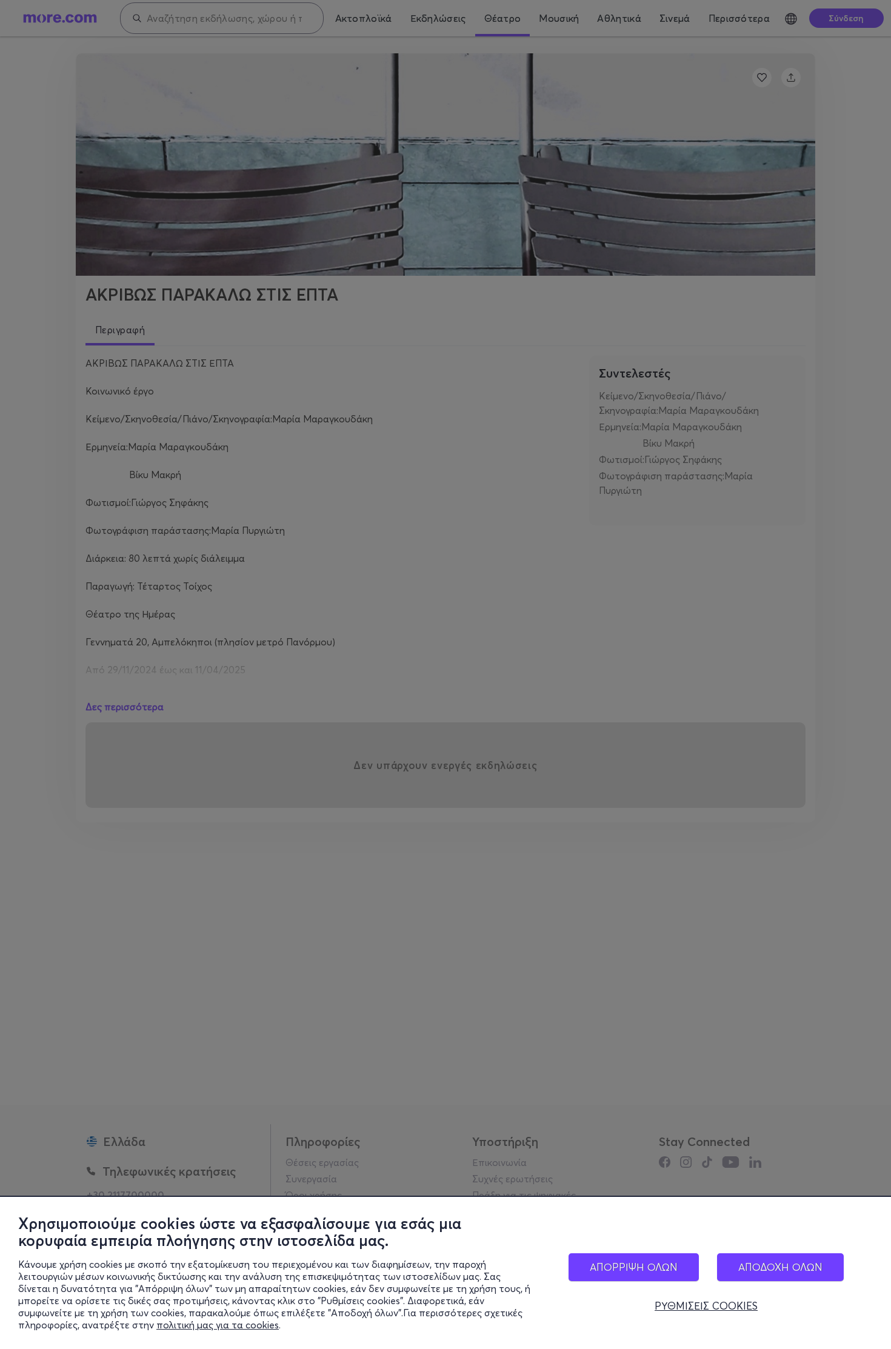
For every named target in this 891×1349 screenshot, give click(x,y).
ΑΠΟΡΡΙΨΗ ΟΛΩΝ (634, 1267)
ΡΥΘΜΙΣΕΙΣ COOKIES (706, 1306)
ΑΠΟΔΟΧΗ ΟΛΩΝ (780, 1267)
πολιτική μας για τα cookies (217, 1325)
